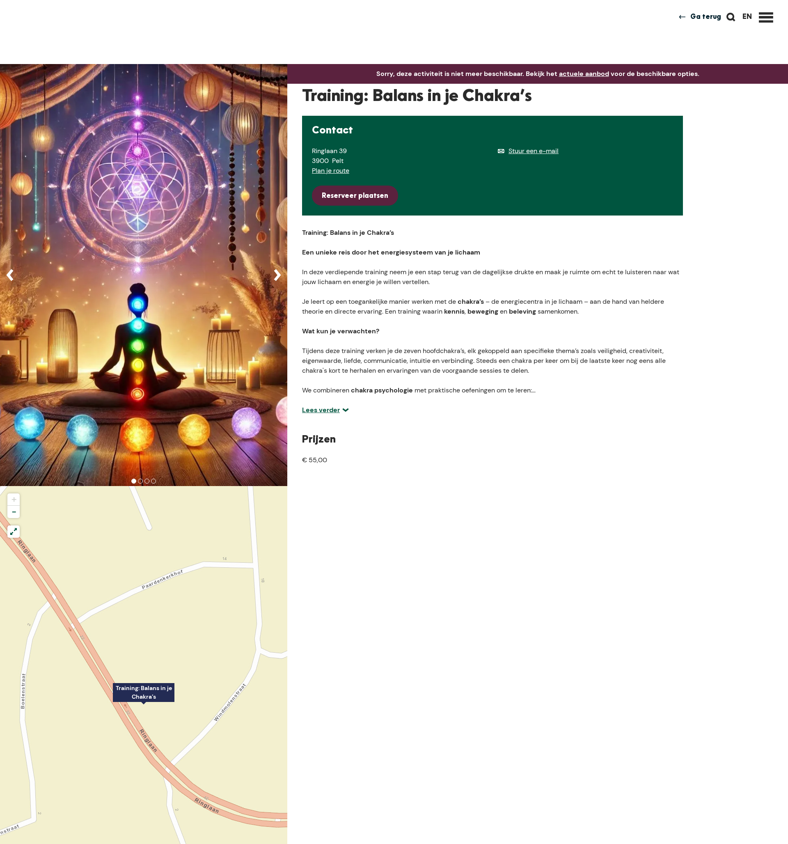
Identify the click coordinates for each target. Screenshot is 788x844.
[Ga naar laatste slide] (9, 275)
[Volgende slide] (277, 275)
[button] (144, 697)
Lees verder (321, 410)
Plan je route (330, 170)
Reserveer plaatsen (355, 196)
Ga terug (705, 17)
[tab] (133, 481)
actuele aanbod (584, 73)
